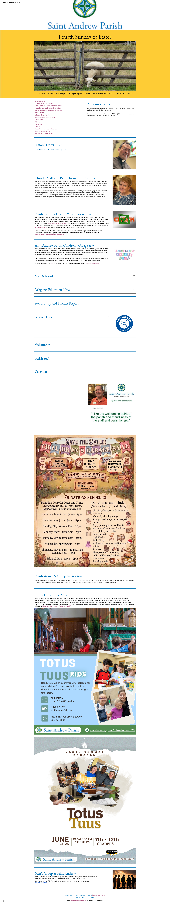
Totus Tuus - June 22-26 (42, 131)
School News (39, 120)
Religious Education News (43, 115)
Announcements (40, 101)
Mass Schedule (39, 113)
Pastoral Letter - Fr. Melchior (44, 103)
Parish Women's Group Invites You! (46, 129)
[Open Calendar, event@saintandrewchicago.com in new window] (80, 381)
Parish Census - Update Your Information (48, 108)
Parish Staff (38, 124)
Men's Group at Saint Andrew (44, 134)
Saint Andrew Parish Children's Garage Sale (48, 110)
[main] (85, 36)
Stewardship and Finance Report (45, 117)
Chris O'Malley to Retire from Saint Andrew (48, 106)
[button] (108, 147)
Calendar (37, 127)
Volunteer (38, 122)
